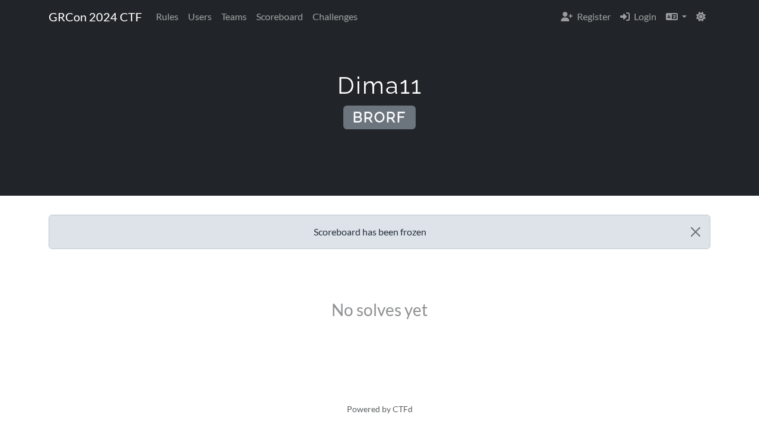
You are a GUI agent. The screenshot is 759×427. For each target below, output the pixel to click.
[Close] (695, 231)
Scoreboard (279, 16)
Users (200, 16)
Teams (234, 16)
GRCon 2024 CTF (95, 16)
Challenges (335, 16)
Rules (167, 16)
